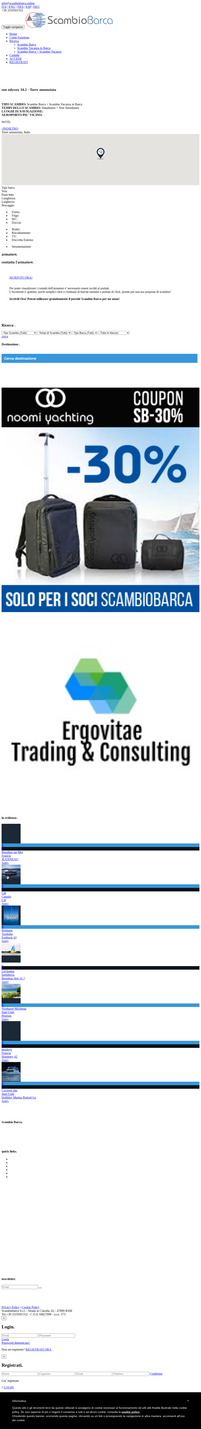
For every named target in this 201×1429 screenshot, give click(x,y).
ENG (12, 6)
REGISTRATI (18, 62)
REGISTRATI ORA (38, 1349)
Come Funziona (19, 37)
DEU (36, 6)
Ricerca (14, 1166)
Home (13, 34)
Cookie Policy (30, 1307)
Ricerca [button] (14, 41)
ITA (4, 6)
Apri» (5, 862)
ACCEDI (15, 58)
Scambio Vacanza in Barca (33, 48)
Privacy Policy (11, 1307)
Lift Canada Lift (6, 896)
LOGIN (9, 1387)
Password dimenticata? (16, 1342)
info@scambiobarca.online (18, 3)
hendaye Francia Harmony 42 (9, 1053)
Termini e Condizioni (22, 1169)
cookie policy (131, 1411)
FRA (20, 6)
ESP (28, 6)
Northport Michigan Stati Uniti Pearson (14, 1012)
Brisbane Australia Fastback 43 (9, 934)
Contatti (14, 55)
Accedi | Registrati (20, 1176)
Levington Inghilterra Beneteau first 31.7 (13, 975)
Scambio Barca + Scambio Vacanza (39, 51)
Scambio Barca (26, 44)
